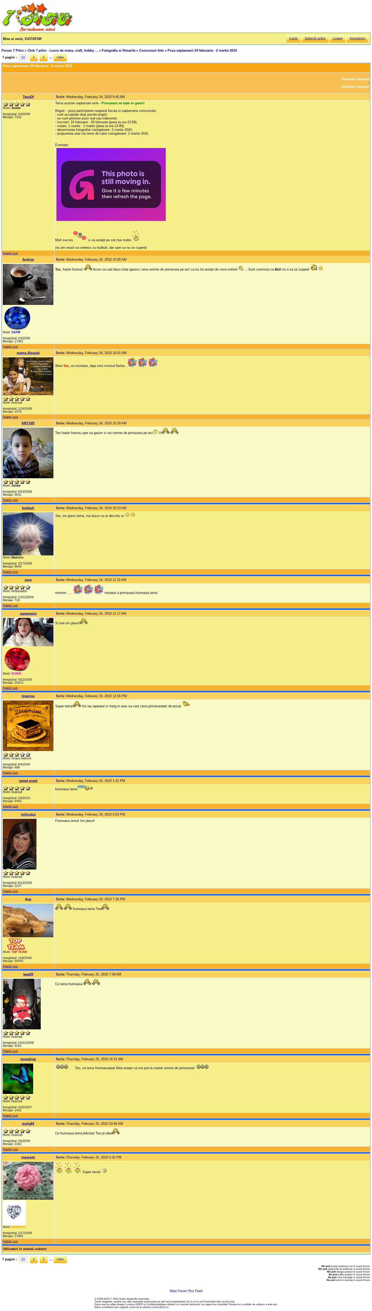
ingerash (28, 1157)
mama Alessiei (28, 353)
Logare (338, 38)
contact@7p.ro (160, 1307)
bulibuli (28, 508)
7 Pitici (114, 1298)
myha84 (28, 1124)
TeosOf (28, 97)
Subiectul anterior (355, 79)
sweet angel (28, 781)
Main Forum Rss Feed (186, 1291)
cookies (130, 1304)
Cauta (293, 38)
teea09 (28, 974)
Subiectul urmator (355, 87)
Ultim (60, 57)
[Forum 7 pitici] (37, 31)
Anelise (28, 259)
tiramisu (28, 696)
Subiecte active (315, 38)
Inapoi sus (10, 253)
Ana (28, 899)
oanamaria (28, 613)
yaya (28, 580)
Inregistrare (357, 38)
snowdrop (28, 1059)
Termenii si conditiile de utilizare (247, 1304)
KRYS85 (28, 423)
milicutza (28, 814)
